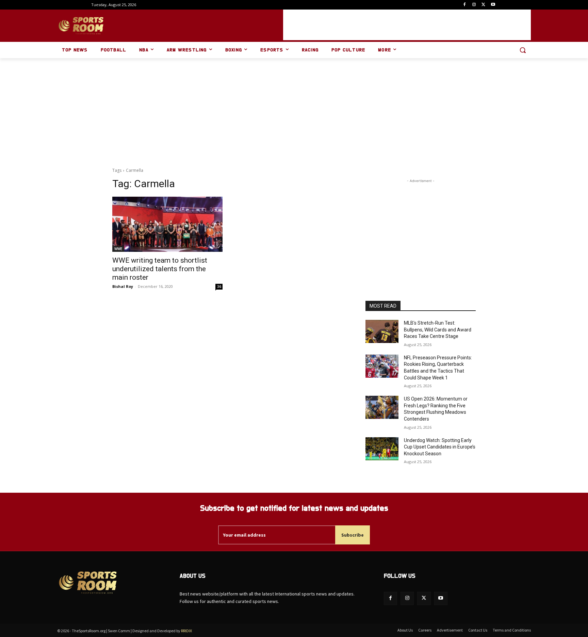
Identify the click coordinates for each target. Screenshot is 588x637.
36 (219, 286)
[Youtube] (493, 5)
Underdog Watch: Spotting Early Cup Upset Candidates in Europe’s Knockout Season (439, 447)
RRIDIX (186, 630)
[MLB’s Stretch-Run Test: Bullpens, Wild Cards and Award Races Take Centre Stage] (381, 331)
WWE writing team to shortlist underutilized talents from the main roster (159, 268)
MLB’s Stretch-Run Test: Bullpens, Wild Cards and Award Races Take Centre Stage (437, 329)
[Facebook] (465, 5)
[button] (522, 50)
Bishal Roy (122, 286)
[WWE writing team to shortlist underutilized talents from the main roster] (167, 224)
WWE (118, 248)
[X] (483, 5)
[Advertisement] (407, 25)
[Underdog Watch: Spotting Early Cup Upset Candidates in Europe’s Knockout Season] (381, 448)
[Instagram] (474, 5)
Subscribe (352, 535)
